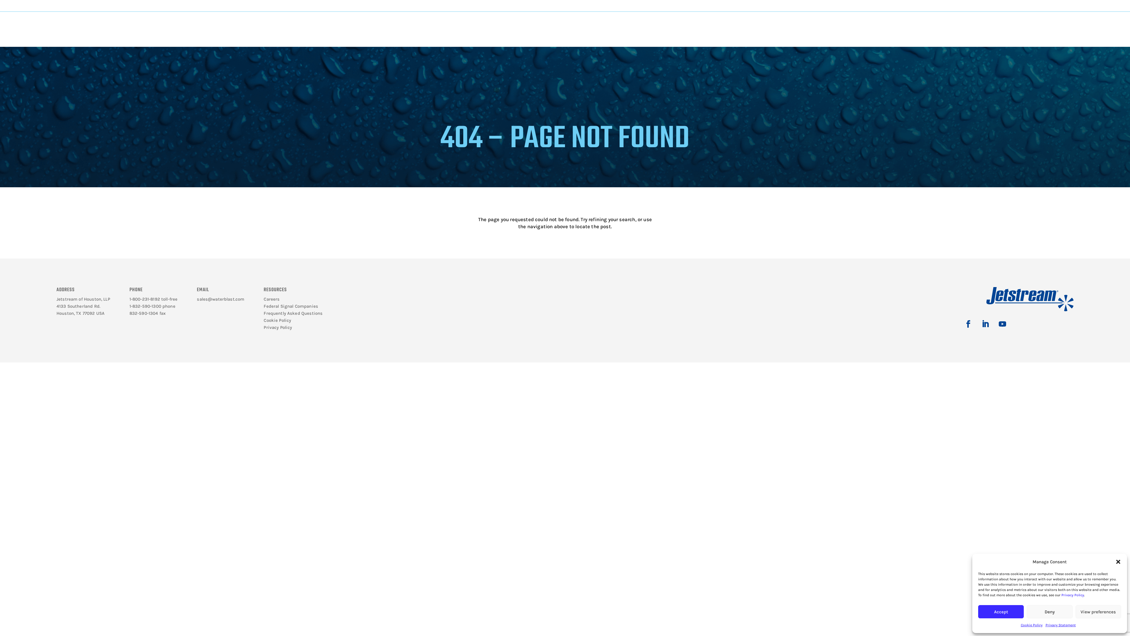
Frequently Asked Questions (293, 313)
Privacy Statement (1061, 625)
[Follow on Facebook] (968, 324)
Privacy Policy (1072, 595)
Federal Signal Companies (291, 306)
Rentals (732, 24)
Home (94, 43)
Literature (285, 24)
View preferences (1098, 612)
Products (396, 24)
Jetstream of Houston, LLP (83, 299)
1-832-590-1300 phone (152, 306)
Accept (1001, 612)
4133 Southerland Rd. (78, 306)
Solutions (507, 24)
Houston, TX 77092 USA (80, 313)
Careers (272, 299)
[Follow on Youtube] (1002, 324)
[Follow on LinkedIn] (985, 324)
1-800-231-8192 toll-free (153, 299)
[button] (1118, 562)
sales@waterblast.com (220, 299)
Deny (1050, 612)
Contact (843, 24)
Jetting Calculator (966, 5)
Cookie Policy (1032, 625)
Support (619, 24)
